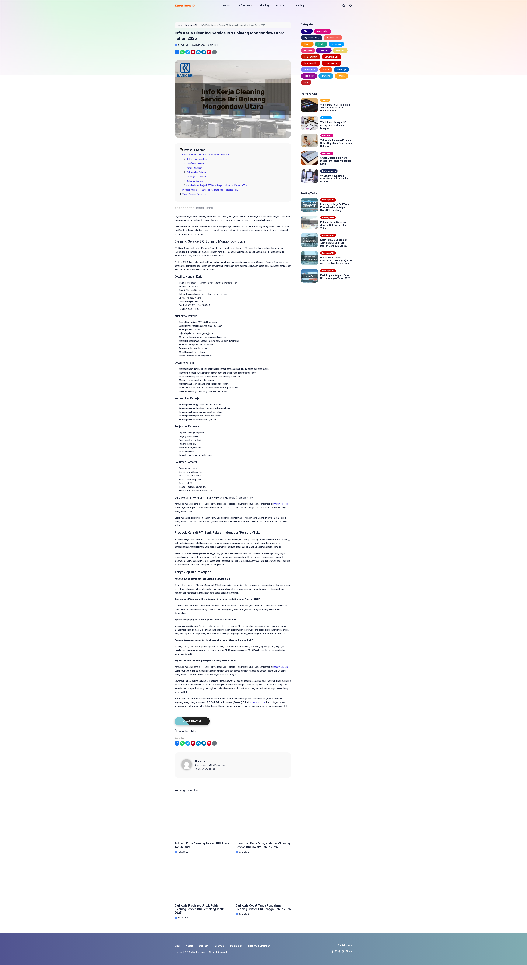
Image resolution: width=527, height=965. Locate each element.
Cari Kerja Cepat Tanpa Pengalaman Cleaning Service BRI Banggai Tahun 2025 (263, 907)
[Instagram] (199, 768)
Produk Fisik (309, 69)
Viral (306, 82)
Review (326, 69)
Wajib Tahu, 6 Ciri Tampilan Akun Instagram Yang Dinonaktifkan (335, 107)
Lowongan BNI (331, 57)
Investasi (340, 50)
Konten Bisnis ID (200, 952)
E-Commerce (333, 37)
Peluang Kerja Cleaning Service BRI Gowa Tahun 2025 (202, 845)
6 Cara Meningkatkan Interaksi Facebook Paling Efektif (334, 178)
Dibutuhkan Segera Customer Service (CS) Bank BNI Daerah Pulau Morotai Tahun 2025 (336, 260)
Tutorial (280, 5)
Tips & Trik (309, 76)
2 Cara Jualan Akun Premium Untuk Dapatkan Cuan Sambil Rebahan (336, 143)
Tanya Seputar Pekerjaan (194, 194)
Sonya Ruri (201, 761)
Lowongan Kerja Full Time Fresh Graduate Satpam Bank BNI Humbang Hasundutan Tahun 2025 (334, 207)
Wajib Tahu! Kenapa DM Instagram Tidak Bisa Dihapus (333, 125)
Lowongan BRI (310, 63)
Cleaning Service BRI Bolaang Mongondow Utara (205, 154)
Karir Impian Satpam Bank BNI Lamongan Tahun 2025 (335, 277)
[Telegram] (206, 768)
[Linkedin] (210, 768)
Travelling (298, 5)
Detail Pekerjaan (194, 168)
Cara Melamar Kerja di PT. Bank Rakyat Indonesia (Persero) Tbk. (216, 185)
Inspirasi (308, 50)
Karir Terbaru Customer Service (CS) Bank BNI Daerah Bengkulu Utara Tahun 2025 (333, 242)
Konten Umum (310, 57)
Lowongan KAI (331, 63)
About (189, 945)
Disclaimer (236, 945)
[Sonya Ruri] (188, 764)
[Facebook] (196, 768)
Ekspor (307, 44)
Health (321, 44)
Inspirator (323, 50)
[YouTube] (214, 768)
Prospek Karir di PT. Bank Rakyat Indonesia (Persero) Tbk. (210, 189)
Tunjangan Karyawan (196, 176)
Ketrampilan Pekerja (196, 172)
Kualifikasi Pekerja (195, 163)
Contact (203, 945)
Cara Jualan (322, 31)
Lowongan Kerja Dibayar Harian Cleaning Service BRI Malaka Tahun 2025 (263, 845)
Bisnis (226, 5)
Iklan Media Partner (259, 945)
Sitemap (219, 945)
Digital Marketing (311, 37)
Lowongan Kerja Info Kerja (186, 731)
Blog (177, 945)
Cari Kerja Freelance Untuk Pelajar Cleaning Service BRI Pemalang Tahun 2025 (200, 909)
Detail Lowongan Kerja (197, 159)
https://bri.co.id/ (281, 504)
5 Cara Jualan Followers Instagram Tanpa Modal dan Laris (335, 160)
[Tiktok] (203, 768)
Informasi (244, 5)
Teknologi (263, 5)
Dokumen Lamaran (195, 181)
